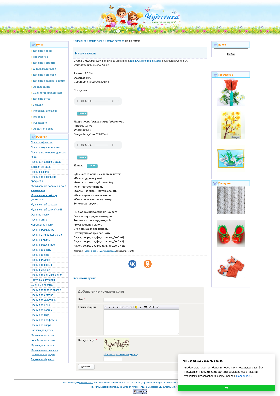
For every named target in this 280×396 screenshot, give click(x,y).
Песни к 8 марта (40, 239)
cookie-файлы (86, 382)
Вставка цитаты (149, 307)
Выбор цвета (140, 307)
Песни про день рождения (46, 275)
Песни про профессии (44, 320)
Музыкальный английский (46, 209)
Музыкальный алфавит (45, 204)
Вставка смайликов (136, 307)
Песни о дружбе (40, 269)
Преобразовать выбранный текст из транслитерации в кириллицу (153, 307)
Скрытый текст (145, 307)
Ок (226, 388)
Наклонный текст (109, 307)
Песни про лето (40, 254)
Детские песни (91, 251)
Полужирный (105, 307)
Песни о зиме (39, 219)
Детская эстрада (41, 166)
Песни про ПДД (40, 315)
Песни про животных (43, 300)
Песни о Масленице (43, 244)
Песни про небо (40, 305)
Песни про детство (42, 295)
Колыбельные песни (43, 340)
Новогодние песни (42, 224)
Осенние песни (40, 214)
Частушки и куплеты (43, 280)
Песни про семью (41, 264)
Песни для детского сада (46, 161)
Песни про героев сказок (46, 290)
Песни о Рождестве (42, 229)
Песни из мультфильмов (45, 147)
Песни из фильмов (42, 142)
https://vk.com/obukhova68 (145, 60)
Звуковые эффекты (42, 359)
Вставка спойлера (157, 307)
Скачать (82, 113)
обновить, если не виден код (121, 354)
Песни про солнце (42, 310)
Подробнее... (244, 376)
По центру (127, 307)
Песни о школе (40, 171)
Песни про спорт (41, 325)
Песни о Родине (40, 259)
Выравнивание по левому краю (123, 307)
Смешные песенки (42, 285)
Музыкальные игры (42, 335)
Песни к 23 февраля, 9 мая (47, 234)
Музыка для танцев (42, 345)
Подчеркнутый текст (114, 307)
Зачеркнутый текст (118, 307)
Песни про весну (41, 249)
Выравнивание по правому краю (131, 307)
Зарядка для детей (42, 330)
